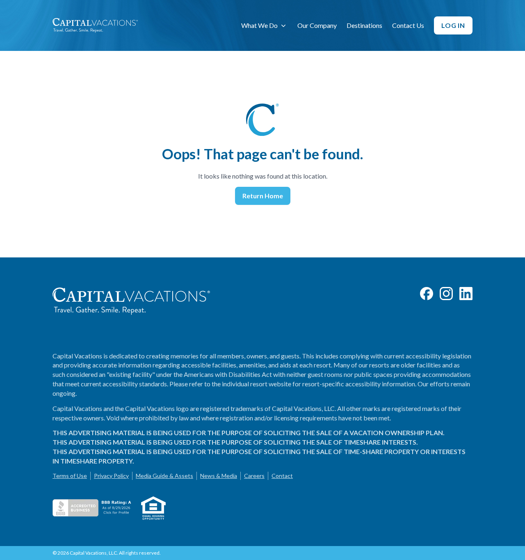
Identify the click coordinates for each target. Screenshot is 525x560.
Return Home (262, 196)
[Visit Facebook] (426, 293)
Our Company (317, 25)
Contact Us (408, 25)
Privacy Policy (111, 475)
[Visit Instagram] (446, 293)
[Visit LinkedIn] (465, 293)
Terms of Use (69, 475)
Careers (254, 475)
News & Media (218, 475)
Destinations (364, 25)
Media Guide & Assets (164, 475)
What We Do (259, 25)
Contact (282, 475)
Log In (453, 25)
